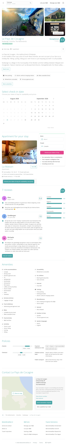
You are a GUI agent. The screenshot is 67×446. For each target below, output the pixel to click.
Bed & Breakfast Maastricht (53, 431)
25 (7, 120)
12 (11, 112)
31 (3, 123)
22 (21, 116)
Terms (41, 442)
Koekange (5, 41)
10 (3, 112)
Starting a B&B (28, 431)
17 (3, 116)
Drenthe (12, 41)
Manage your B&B (29, 426)
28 (18, 120)
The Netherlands (21, 41)
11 (7, 112)
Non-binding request (7, 43)
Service (49, 216)
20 (14, 116)
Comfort (49, 197)
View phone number (41, 396)
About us (4, 428)
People (42, 143)
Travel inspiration (7, 431)
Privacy (35, 442)
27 (14, 120)
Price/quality (50, 211)
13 (14, 112)
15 (21, 112)
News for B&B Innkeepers (31, 434)
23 (25, 116)
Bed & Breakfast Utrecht (52, 428)
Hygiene (49, 201)
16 (25, 112)
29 (21, 120)
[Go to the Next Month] (53, 98)
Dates (41, 136)
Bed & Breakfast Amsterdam (53, 426)
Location (49, 206)
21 (18, 116)
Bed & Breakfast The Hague (53, 434)
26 (11, 120)
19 (11, 116)
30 (25, 120)
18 (7, 116)
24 (3, 120)
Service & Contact (7, 426)
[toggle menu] (63, 2)
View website (39, 398)
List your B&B (27, 428)
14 (18, 112)
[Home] (3, 415)
